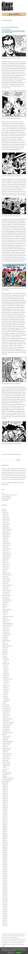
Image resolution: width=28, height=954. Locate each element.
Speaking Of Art (6, 774)
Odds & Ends (5, 764)
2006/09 (4, 795)
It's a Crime (5, 717)
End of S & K (5, 713)
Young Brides (5, 630)
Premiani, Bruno (6, 543)
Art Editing (5, 739)
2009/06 (4, 852)
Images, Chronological (6, 498)
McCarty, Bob (5, 533)
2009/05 (4, 850)
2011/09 (4, 899)
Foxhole (4, 611)
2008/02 (4, 824)
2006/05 (4, 788)
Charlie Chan (5, 606)
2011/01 (4, 885)
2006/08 (4, 793)
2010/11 (4, 882)
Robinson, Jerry (6, 548)
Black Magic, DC (6, 599)
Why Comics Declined (7, 779)
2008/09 (4, 836)
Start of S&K (5, 731)
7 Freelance (5, 685)
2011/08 (4, 897)
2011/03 (4, 888)
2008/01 (4, 823)
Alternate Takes (6, 736)
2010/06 (4, 873)
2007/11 (4, 819)
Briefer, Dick (5, 566)
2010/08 (4, 876)
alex (21, 31)
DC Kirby (5, 691)
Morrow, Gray (5, 536)
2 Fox (4, 656)
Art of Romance (6, 708)
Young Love (5, 632)
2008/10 (4, 838)
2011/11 (4, 902)
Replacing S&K (6, 727)
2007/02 (4, 803)
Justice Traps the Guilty (7, 616)
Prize (4, 672)
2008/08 (4, 835)
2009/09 (4, 857)
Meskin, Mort (5, 534)
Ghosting (4, 751)
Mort (3, 32)
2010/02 (4, 866)
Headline (4, 612)
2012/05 (4, 913)
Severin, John (5, 550)
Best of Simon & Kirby (7, 741)
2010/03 (4, 868)
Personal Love (6, 619)
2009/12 (16, 30)
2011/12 (4, 904)
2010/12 (4, 883)
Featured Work (6, 748)
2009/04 (4, 849)
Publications (5, 765)
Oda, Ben (4, 538)
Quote (4, 767)
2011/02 (4, 887)
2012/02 (4, 908)
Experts (4, 746)
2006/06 (4, 790)
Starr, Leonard (6, 555)
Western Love (5, 626)
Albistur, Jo (5, 512)
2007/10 (4, 817)
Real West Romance (7, 625)
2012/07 (4, 916)
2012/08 (4, 918)
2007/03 (4, 805)
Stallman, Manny (6, 553)
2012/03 (4, 909)
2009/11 (4, 861)
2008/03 (4, 826)
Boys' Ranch (5, 602)
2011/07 (4, 895)
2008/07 (4, 833)
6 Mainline (5, 673)
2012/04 (4, 911)
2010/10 (4, 880)
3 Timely (4, 658)
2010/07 (4, 875)
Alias (4, 642)
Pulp (4, 661)
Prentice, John (5, 545)
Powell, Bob (5, 541)
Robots (4, 770)
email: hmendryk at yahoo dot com (9, 494)
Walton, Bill (5, 559)
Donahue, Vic (5, 524)
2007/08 (4, 814)
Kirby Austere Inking (7, 718)
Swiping (6, 31)
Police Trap (5, 621)
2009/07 (4, 854)
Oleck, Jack (5, 540)
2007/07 (4, 812)
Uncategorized (5, 781)
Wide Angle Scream (7, 732)
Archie (4, 666)
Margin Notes (5, 725)
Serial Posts (4, 704)
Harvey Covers (6, 753)
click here (19, 454)
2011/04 (4, 890)
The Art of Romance (10, 231)
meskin (23, 31)
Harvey (5, 692)
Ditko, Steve (5, 522)
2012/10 (4, 921)
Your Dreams (5, 635)
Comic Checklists (5, 595)
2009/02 (4, 845)
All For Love (5, 597)
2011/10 (4, 901)
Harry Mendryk (6, 29)
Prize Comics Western (7, 623)
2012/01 (4, 906)
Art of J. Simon (6, 706)
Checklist (4, 560)
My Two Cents (6, 762)
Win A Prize (5, 628)
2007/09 (4, 816)
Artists (19, 30)
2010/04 (4, 869)
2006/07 (4, 791)
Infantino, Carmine (7, 529)
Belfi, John (5, 515)
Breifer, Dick (5, 517)
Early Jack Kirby (6, 711)
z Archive (13, 31)
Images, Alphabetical (6, 496)
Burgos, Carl (5, 520)
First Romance (6, 750)
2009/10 (4, 859)
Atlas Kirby (5, 689)
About (3, 493)
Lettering (4, 760)
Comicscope (5, 744)
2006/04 (4, 786)
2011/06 (4, 894)
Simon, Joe (5, 552)
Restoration (5, 769)
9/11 (3, 508)
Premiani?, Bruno (6, 580)
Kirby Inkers (5, 720)
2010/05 (4, 871)
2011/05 (4, 892)
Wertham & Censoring (7, 777)
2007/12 (4, 821)
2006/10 (4, 796)
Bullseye (4, 604)
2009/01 (4, 843)
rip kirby (10, 32)
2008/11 (4, 840)
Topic (9, 31)
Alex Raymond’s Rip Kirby (10, 27)
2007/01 (4, 802)
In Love (4, 614)
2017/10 (4, 925)
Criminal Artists (6, 710)
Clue (3, 607)
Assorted (5, 659)
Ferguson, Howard (6, 645)
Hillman (5, 670)
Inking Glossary (5, 500)
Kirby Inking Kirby (6, 755)
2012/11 (4, 923)
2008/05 (4, 829)
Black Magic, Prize (6, 600)
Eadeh (4, 571)
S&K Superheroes (6, 772)
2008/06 (4, 831)
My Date (4, 618)
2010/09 (4, 878)
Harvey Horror (6, 715)
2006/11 (4, 798)
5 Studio (4, 665)
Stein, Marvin (5, 557)
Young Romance (6, 633)
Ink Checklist (4, 637)
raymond (6, 32)
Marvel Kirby (6, 699)
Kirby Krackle (5, 757)
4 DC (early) (5, 663)
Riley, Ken (5, 547)
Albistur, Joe (5, 562)
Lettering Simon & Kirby (8, 722)
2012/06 (4, 915)
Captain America (6, 743)
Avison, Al (5, 514)
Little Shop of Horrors (7, 724)
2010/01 (4, 864)
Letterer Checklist (5, 640)
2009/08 (4, 856)
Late (3, 703)
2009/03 (4, 847)
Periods (3, 652)
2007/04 (4, 807)
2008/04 (4, 828)
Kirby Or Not (5, 758)
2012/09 (4, 920)
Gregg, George (6, 527)
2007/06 (4, 810)
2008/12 (4, 842)
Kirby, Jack (5, 531)
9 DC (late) (5, 701)
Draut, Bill (5, 526)
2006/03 (4, 784)
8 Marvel (4, 696)
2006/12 (4, 800)
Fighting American (6, 609)
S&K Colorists (5, 729)
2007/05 (4, 809)
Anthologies (5, 737)
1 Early (4, 654)
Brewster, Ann (6, 519)
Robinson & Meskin (7, 585)
